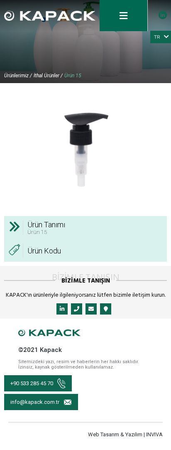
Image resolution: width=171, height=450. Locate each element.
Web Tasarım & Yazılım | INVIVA (125, 434)
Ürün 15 (72, 76)
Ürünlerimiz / (18, 76)
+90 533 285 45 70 (31, 383)
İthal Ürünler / (48, 76)
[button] (159, 94)
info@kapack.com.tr (34, 402)
